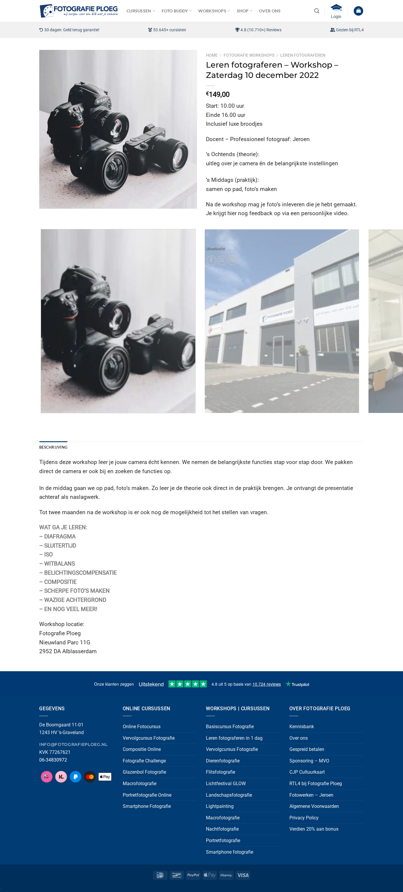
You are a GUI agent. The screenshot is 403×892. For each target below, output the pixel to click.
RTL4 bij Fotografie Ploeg (315, 783)
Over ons (298, 738)
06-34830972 (53, 760)
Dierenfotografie (223, 761)
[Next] (61, 214)
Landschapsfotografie (229, 795)
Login (336, 16)
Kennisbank (301, 726)
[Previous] (45, 214)
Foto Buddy (175, 10)
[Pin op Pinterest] (232, 260)
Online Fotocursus (141, 726)
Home (212, 55)
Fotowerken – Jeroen (311, 795)
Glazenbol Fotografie (144, 772)
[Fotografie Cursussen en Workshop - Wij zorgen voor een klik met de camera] (78, 11)
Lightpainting (220, 806)
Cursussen (139, 10)
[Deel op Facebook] (211, 260)
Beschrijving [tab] (53, 447)
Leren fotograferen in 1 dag (234, 738)
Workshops (212, 10)
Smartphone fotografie (229, 852)
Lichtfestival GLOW (226, 783)
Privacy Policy (304, 818)
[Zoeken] (316, 11)
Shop (243, 10)
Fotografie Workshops (249, 55)
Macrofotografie (139, 783)
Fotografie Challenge (144, 761)
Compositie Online (142, 749)
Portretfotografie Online (147, 795)
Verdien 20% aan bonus (313, 829)
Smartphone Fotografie (147, 806)
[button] (358, 11)
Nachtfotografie (222, 829)
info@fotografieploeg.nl (73, 744)
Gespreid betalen (306, 749)
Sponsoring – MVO (309, 761)
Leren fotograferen (302, 55)
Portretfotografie (223, 840)
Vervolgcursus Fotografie (149, 738)
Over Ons (270, 10)
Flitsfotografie (220, 772)
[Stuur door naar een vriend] (222, 260)
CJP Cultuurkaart (307, 772)
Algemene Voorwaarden (314, 806)
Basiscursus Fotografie (230, 726)
